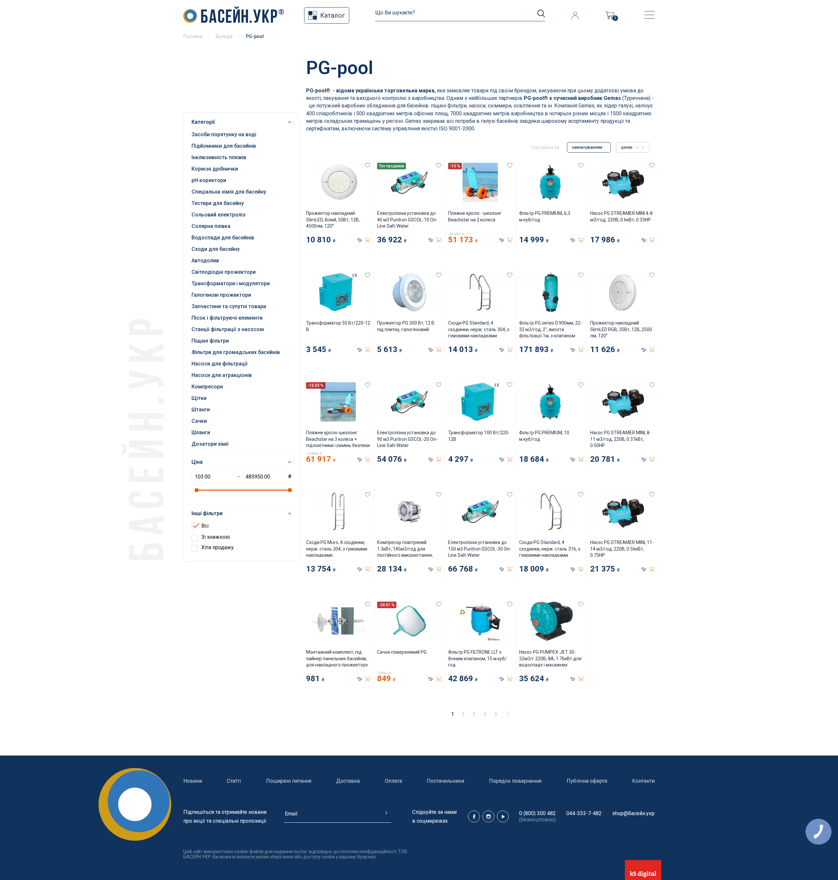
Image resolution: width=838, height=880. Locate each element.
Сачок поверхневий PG (402, 652)
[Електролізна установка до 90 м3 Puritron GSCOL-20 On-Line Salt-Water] (409, 401)
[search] (541, 13)
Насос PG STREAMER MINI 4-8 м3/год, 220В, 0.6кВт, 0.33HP (621, 216)
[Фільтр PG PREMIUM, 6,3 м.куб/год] (551, 182)
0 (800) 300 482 (537, 813)
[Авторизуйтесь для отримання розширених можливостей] (575, 15)
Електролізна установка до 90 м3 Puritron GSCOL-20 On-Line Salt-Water (407, 439)
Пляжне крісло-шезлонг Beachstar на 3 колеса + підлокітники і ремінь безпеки (338, 439)
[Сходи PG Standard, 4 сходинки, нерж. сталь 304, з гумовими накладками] (480, 292)
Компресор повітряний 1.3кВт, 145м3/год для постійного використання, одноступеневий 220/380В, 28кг (406, 555)
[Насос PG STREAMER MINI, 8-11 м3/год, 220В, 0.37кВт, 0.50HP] (622, 401)
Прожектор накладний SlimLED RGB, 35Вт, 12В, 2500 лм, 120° (621, 329)
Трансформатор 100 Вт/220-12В (479, 436)
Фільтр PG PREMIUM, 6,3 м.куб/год (544, 216)
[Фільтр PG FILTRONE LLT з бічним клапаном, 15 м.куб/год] (480, 621)
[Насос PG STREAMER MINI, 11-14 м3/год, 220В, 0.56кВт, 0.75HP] (622, 511)
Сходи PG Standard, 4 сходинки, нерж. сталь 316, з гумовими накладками (549, 549)
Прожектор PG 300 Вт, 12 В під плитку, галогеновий (405, 326)
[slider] (196, 490)
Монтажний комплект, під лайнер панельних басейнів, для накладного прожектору (337, 658)
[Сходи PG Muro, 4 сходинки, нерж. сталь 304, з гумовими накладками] (338, 511)
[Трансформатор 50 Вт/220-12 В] (338, 292)
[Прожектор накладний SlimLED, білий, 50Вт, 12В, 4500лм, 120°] (338, 182)
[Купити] (367, 240)
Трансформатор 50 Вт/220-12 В (338, 326)
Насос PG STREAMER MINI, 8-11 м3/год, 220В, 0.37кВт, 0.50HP (620, 439)
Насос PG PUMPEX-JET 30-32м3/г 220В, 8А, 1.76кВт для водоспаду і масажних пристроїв (550, 661)
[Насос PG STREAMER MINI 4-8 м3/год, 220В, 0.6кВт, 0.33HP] (622, 182)
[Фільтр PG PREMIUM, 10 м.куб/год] (551, 401)
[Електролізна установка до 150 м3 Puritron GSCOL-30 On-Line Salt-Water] (480, 511)
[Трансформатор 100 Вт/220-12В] (480, 401)
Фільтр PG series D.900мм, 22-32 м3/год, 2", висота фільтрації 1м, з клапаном (550, 329)
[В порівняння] (359, 240)
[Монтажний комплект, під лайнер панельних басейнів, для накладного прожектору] (338, 621)
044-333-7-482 (584, 813)
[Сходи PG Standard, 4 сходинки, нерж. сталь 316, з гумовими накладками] (551, 511)
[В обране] (367, 165)
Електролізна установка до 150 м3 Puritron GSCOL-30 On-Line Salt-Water (479, 549)
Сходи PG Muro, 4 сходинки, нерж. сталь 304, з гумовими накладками (336, 549)
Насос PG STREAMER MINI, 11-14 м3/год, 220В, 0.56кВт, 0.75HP (622, 549)
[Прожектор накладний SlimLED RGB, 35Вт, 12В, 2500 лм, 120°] (622, 292)
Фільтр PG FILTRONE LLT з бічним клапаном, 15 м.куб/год (477, 658)
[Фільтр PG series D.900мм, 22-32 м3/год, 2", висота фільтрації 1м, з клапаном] (551, 292)
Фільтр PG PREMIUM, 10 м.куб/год (544, 436)
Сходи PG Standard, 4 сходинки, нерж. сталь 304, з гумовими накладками (478, 329)
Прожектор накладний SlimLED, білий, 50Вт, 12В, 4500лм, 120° (333, 220)
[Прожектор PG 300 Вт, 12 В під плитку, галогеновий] (409, 292)
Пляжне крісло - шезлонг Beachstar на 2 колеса (474, 216)
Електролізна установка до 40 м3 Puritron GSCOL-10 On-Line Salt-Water (407, 220)
